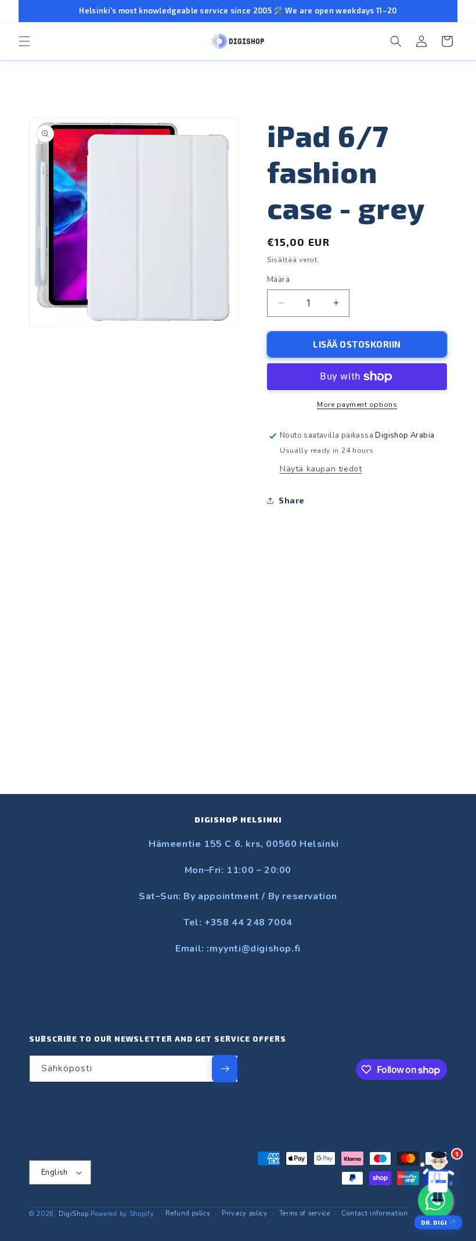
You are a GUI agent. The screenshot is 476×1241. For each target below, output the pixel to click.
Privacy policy (245, 1213)
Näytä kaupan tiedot (321, 468)
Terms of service (304, 1213)
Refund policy (187, 1213)
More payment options (357, 404)
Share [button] (292, 500)
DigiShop (74, 1214)
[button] (24, 41)
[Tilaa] (224, 1068)
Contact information (374, 1213)
